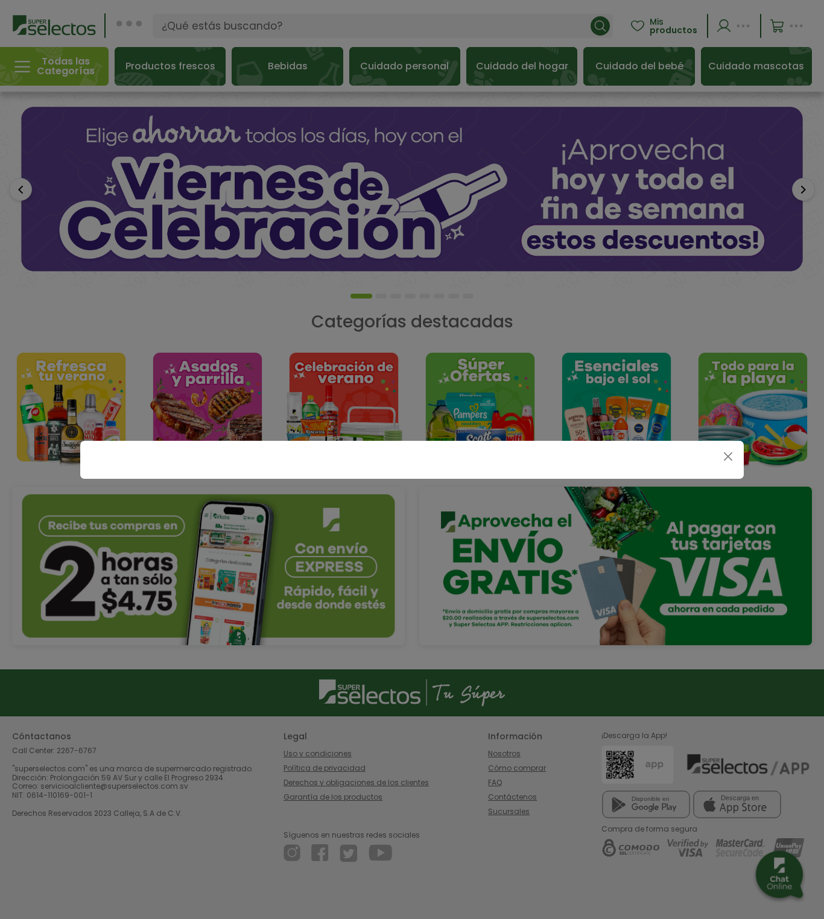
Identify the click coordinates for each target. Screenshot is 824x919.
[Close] (727, 456)
